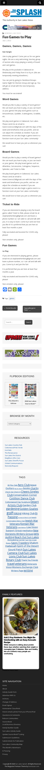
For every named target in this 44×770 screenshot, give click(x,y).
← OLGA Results (10, 308)
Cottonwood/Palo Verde (14, 448)
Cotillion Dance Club (22, 498)
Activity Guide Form (9, 692)
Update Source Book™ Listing (13, 734)
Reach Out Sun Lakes (27, 537)
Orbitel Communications (13, 463)
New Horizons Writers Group (21, 532)
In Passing (6, 751)
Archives (5, 699)
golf (10, 512)
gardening (12, 509)
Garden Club (29, 505)
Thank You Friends (29, 560)
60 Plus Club (12, 485)
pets (36, 533)
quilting (9, 537)
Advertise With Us (9, 695)
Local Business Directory (11, 724)
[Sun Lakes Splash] (22, 12)
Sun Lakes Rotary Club (20, 558)
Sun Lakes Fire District (13, 455)
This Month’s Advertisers (11, 747)
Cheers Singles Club (23, 493)
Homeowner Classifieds (11, 708)
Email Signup (7, 705)
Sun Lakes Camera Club (21, 551)
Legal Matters (22, 527)
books (26, 488)
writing (28, 570)
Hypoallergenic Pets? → (29, 309)
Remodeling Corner (16, 540)
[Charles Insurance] (22, 27)
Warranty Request (11, 466)
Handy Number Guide (10, 728)
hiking (17, 513)
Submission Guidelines (11, 738)
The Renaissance (11, 453)
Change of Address (9, 702)
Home (4, 685)
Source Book (7, 722)
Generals (8, 33)
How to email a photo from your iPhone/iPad (18, 712)
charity (34, 488)
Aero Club (24, 485)
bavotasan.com (33, 766)
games (12, 298)
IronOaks (8, 450)
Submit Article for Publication (13, 741)
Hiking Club (28, 513)
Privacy (5, 754)
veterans (21, 564)
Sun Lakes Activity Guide (11, 731)
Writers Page (17, 570)
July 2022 (17, 33)
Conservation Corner (25, 495)
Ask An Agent (19, 489)
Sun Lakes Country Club (13, 445)
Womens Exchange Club (25, 567)
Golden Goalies (29, 508)
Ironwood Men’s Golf (24, 517)
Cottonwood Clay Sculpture (17, 502)
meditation (27, 530)
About (4, 689)
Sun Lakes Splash (21, 764)
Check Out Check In (13, 492)
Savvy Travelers (20, 542)
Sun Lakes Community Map (12, 744)
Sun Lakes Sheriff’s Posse (14, 461)
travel (11, 564)
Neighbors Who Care (12, 458)
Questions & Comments (11, 715)
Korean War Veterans (20, 525)
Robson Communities (10, 718)
